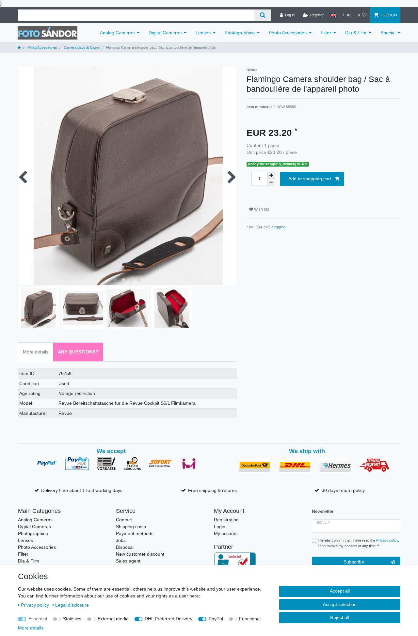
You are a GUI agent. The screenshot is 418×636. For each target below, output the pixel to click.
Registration (226, 519)
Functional (250, 618)
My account (226, 533)
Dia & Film (355, 32)
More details (30, 627)
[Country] (333, 15)
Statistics (72, 618)
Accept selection (340, 604)
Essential (37, 618)
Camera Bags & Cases (81, 47)
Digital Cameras (165, 32)
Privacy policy (35, 605)
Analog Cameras (117, 32)
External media (113, 618)
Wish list (261, 209)
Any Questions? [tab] (78, 351)
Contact (124, 519)
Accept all (340, 591)
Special (387, 32)
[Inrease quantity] (271, 175)
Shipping (278, 227)
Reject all (339, 617)
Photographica (240, 32)
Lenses (203, 32)
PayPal (216, 618)
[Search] (262, 15)
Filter (326, 32)
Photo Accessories (288, 32)
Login (219, 526)
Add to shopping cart (309, 178)
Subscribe (354, 561)
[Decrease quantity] (271, 182)
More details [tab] (35, 351)
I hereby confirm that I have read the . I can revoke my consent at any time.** (358, 543)
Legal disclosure (72, 605)
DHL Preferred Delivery (168, 618)
